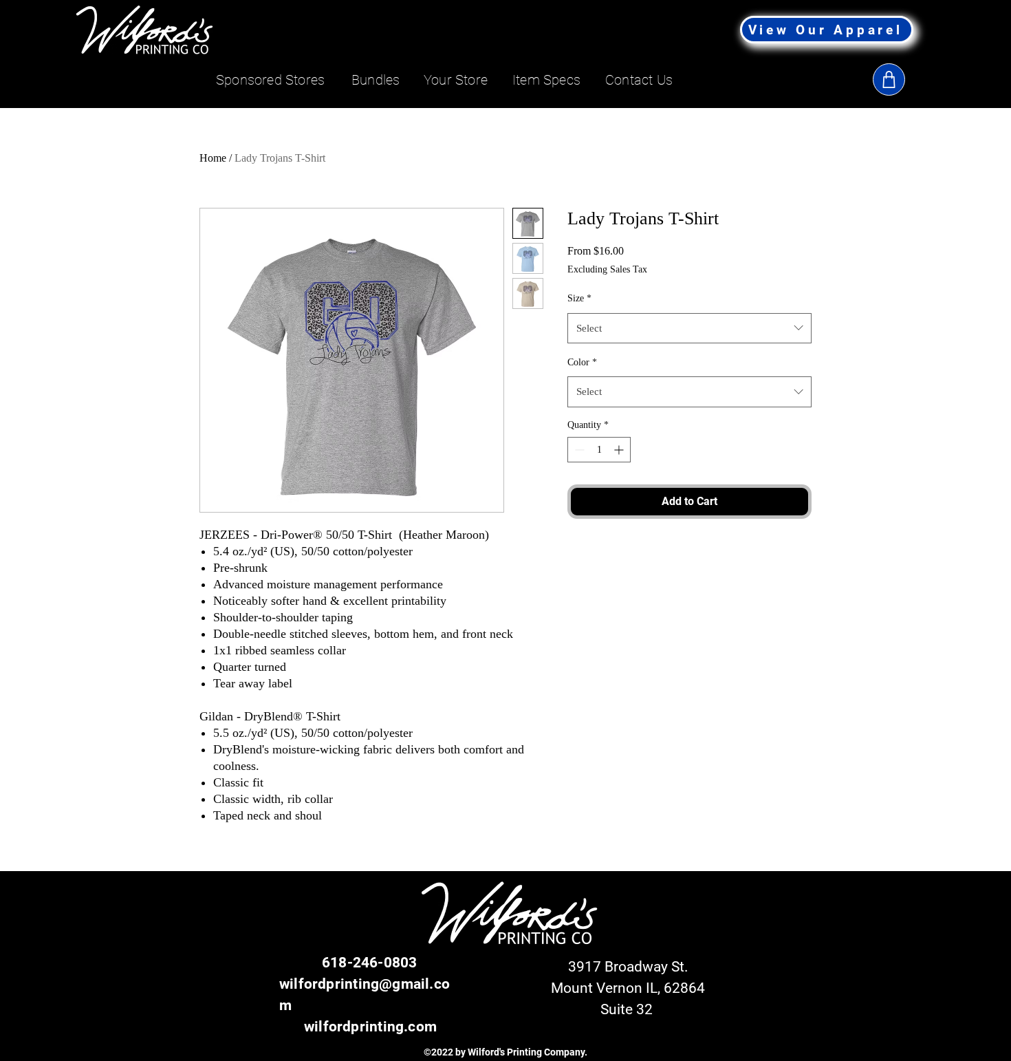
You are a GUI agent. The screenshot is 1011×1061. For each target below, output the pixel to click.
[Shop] (889, 79)
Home (212, 158)
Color (582, 362)
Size (579, 298)
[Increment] (620, 450)
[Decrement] (578, 450)
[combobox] (689, 328)
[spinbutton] (599, 450)
